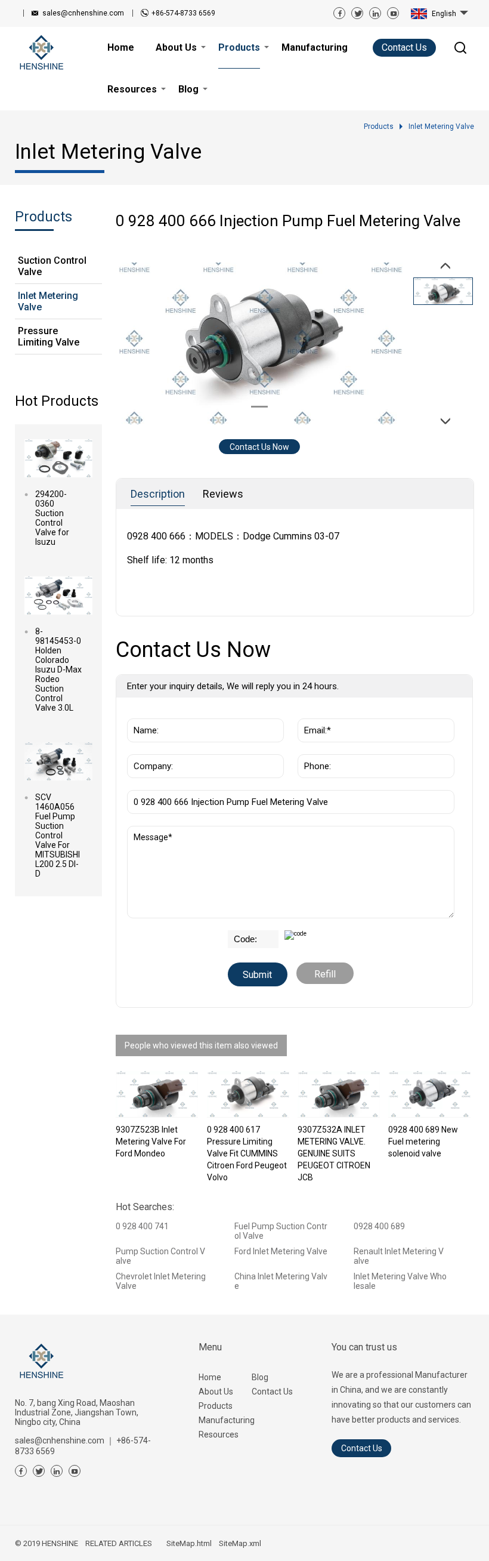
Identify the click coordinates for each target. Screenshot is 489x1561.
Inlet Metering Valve (48, 301)
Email (311, 712)
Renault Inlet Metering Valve (399, 1256)
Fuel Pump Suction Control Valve (280, 1231)
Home (210, 1377)
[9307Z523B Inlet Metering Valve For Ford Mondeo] (157, 1094)
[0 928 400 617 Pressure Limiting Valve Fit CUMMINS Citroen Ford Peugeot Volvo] (248, 1094)
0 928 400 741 (142, 1226)
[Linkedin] (375, 13)
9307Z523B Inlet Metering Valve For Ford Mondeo (151, 1141)
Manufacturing (225, 1420)
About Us (216, 1391)
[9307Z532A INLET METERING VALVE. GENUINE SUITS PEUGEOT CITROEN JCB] (339, 1094)
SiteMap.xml (240, 1543)
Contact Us (404, 47)
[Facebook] (339, 13)
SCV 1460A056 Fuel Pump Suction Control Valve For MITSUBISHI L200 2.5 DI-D (57, 835)
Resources (219, 1434)
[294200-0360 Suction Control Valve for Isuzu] (58, 458)
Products (216, 1406)
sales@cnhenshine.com (83, 13)
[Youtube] (393, 13)
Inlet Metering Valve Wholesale (400, 1281)
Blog (260, 1377)
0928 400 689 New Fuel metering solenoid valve (423, 1141)
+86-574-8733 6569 (183, 13)
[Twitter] (357, 13)
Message (151, 832)
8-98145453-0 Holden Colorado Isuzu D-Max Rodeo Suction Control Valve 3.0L (58, 669)
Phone (313, 748)
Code (240, 936)
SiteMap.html (189, 1543)
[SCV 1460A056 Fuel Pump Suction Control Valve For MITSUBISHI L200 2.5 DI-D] (58, 761)
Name (142, 712)
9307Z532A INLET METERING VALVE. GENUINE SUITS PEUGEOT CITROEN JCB (334, 1153)
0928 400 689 (379, 1226)
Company (149, 748)
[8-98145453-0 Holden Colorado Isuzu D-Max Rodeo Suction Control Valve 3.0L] (58, 595)
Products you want (169, 784)
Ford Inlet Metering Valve (280, 1251)
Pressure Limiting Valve (48, 336)
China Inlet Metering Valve (280, 1281)
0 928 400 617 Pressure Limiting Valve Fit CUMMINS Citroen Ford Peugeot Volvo (247, 1153)
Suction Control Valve (52, 266)
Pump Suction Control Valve (160, 1256)
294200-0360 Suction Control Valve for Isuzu (52, 518)
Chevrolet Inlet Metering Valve (161, 1281)
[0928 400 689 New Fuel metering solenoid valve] (429, 1094)
